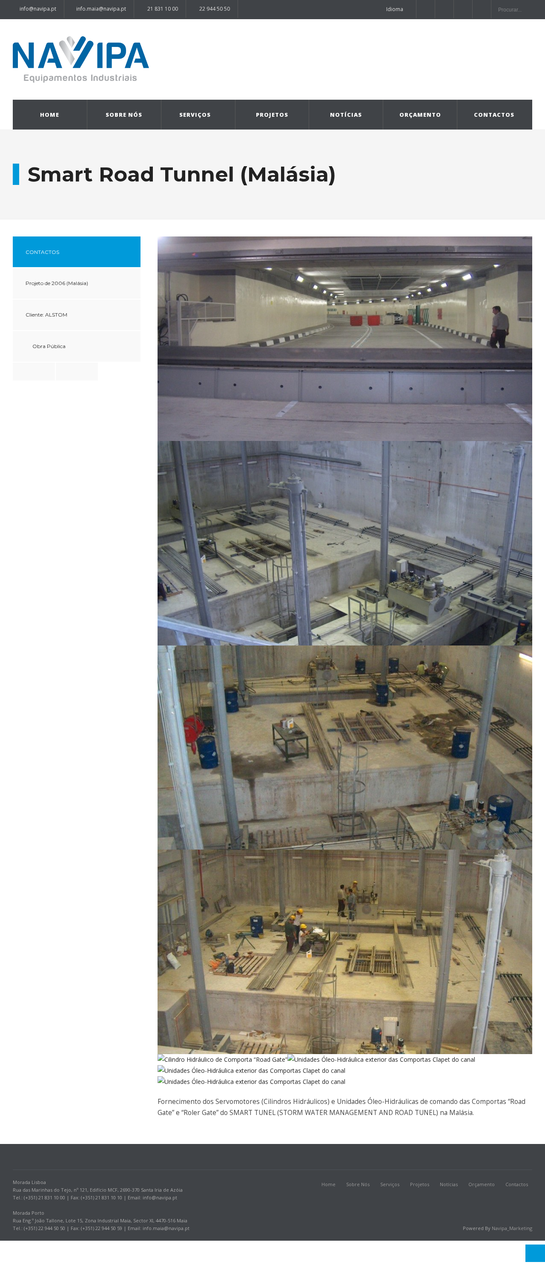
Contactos (494, 114)
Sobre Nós (124, 114)
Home (49, 114)
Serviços (195, 114)
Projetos (272, 114)
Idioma (394, 9)
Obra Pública (49, 346)
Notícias (346, 114)
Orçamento (420, 114)
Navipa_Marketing (512, 1228)
